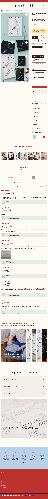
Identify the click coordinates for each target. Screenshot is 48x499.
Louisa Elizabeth (40, 496)
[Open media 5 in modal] (26, 56)
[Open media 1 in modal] (26, 14)
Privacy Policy (4, 490)
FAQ (2, 477)
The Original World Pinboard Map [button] (12, 202)
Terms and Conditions (3, 488)
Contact (2, 483)
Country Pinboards (8, 10)
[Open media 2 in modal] (12, 42)
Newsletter (3, 481)
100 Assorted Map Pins (39, 136)
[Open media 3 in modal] (26, 42)
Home (2, 10)
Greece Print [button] (8, 276)
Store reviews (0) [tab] (15, 186)
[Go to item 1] (33, 177)
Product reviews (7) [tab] (6, 186)
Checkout (3, 485)
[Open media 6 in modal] (12, 70)
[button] (2, 6)
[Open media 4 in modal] (12, 56)
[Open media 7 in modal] (26, 70)
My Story (3, 479)
